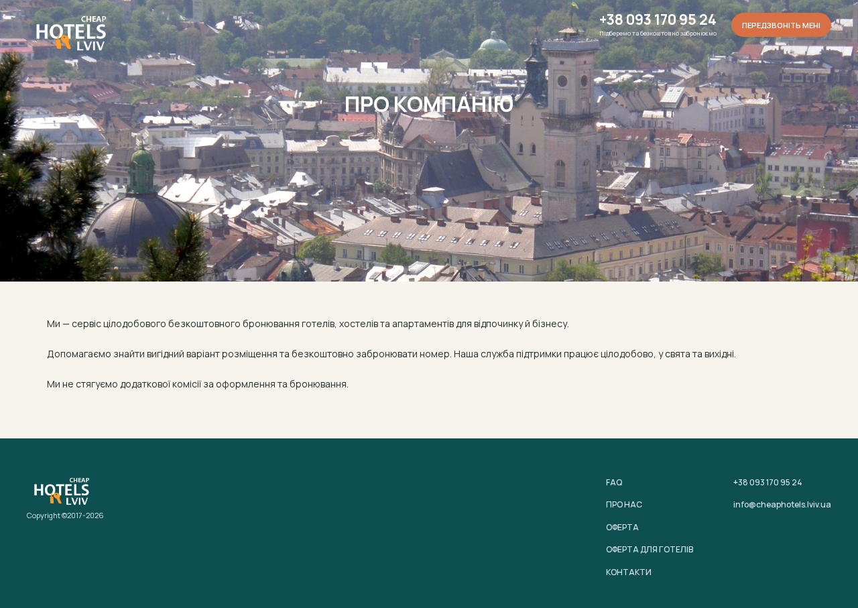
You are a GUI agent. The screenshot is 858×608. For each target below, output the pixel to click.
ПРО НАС (624, 504)
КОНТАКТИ (629, 572)
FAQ (614, 482)
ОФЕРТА (622, 527)
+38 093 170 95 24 (658, 19)
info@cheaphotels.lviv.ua (782, 504)
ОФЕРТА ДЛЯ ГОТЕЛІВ (649, 549)
